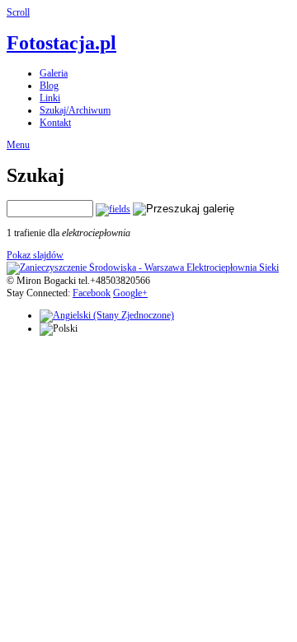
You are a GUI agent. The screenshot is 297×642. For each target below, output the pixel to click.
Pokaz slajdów (35, 255)
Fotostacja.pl (61, 43)
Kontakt (55, 122)
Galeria (54, 73)
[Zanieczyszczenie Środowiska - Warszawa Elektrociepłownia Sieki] (143, 267)
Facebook (92, 293)
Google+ (130, 293)
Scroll (18, 12)
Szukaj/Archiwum (75, 110)
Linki (50, 98)
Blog (49, 85)
